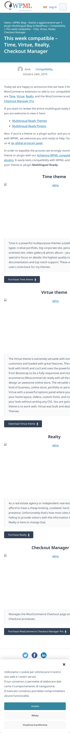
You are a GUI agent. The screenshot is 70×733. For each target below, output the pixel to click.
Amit (28, 69)
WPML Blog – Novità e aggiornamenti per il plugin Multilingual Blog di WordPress (33, 24)
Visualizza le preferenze (35, 724)
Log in (53, 7)
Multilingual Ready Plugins (29, 126)
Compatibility (57, 25)
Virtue (20, 96)
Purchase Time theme (20, 279)
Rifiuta (35, 715)
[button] (64, 664)
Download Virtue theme (21, 423)
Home (7, 22)
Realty (29, 96)
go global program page (26, 143)
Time (12, 96)
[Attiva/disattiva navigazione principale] (63, 7)
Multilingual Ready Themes (29, 121)
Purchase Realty (17, 534)
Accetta (35, 706)
